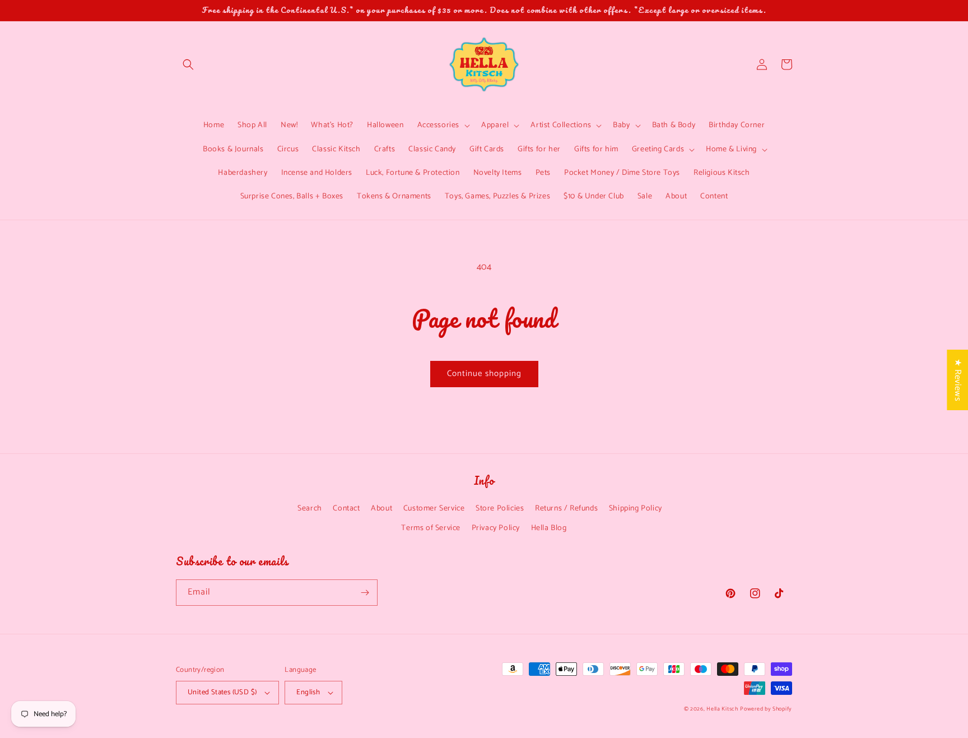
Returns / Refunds (566, 508)
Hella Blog (549, 528)
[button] (188, 64)
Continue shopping (484, 373)
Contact (346, 508)
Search (309, 508)
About (381, 508)
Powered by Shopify (766, 708)
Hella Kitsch (722, 708)
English (308, 692)
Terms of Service (430, 528)
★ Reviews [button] (957, 379)
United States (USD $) (222, 692)
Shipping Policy (635, 508)
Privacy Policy (496, 528)
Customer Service (434, 508)
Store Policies (500, 508)
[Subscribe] (364, 592)
